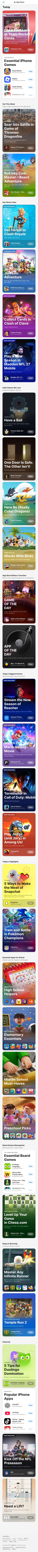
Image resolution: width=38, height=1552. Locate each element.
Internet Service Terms (8, 1547)
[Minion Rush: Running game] (30, 1287)
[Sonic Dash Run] (18, 1287)
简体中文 (26, 1538)
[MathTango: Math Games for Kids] (24, 1091)
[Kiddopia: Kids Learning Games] (18, 1046)
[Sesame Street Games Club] (30, 1046)
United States (6, 1536)
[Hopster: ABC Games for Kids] (12, 1046)
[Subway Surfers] (6, 1287)
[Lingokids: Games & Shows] (24, 1046)
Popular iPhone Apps (17, 1396)
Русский (20, 1538)
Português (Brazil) (22, 1539)
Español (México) (7, 1538)
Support (14, 1549)
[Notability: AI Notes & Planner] (6, 1001)
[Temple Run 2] (12, 1287)
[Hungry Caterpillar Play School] (18, 1135)
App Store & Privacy (21, 1547)
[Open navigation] (3, 2)
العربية (14, 1538)
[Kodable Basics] (12, 1091)
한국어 (14, 1539)
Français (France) (7, 1539)
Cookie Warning (6, 1549)
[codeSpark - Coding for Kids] (6, 1091)
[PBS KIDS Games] (6, 1046)
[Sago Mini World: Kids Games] (24, 1135)
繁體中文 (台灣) (13, 1541)
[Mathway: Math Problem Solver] (30, 1091)
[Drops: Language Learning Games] (24, 1001)
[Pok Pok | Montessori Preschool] (6, 1135)
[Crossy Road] (24, 1287)
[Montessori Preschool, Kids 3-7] (12, 1135)
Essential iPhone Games (18, 63)
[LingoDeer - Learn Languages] (18, 1001)
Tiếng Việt (5, 1541)
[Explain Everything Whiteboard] (12, 1001)
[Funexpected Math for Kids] (18, 1091)
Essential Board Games (17, 1158)
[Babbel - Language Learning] (30, 1001)
